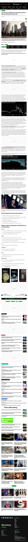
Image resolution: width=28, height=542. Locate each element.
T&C (15, 533)
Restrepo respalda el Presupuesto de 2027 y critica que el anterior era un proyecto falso (20, 469)
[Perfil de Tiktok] (10, 517)
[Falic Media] (26, 5)
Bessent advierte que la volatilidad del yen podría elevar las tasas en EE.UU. (7, 295)
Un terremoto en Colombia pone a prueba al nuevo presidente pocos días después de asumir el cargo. (11, 413)
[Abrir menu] (2, 4)
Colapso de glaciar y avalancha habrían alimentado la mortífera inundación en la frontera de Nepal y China (11, 424)
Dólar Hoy (2, 532)
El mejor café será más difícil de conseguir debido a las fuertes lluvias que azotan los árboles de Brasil (11, 430)
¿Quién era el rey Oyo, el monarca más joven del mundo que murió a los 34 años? (7, 498)
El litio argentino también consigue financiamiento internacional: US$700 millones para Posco (7, 469)
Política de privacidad (17, 531)
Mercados (3, 10)
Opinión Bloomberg (4, 398)
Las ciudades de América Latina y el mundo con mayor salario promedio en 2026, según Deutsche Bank (11, 323)
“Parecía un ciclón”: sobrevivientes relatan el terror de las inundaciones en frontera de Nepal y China (10, 346)
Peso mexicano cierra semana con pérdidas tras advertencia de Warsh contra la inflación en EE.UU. (20, 295)
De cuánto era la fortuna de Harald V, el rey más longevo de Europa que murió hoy (7, 509)
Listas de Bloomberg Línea (4, 535)
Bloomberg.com (7, 266)
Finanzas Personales (3, 534)
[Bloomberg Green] (14, 420)
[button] (25, 18)
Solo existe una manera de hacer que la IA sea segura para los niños (11, 405)
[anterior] (2, 295)
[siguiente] (26, 295)
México (15, 519)
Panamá (15, 524)
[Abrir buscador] (3, 4)
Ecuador (15, 523)
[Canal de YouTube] (5, 517)
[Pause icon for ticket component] (1, 8)
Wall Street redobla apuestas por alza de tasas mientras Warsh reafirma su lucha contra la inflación (11, 393)
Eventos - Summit (16, 536)
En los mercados (20, 301)
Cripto (2, 533)
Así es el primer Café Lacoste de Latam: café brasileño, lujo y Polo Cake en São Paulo (20, 509)
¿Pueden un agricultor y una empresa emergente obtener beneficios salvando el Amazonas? (10, 427)
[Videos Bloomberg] (14, 408)
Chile (15, 522)
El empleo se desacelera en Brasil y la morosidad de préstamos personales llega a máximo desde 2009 (11, 340)
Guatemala (16, 527)
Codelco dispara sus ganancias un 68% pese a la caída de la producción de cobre (7, 443)
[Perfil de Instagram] (7, 517)
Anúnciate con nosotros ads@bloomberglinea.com (20, 537)
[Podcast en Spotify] (12, 517)
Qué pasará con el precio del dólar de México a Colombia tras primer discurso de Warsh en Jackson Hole (11, 377)
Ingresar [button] (26, 4)
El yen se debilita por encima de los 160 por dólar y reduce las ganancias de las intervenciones (11, 370)
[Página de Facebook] (2, 517)
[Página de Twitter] (3, 517)
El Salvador (16, 526)
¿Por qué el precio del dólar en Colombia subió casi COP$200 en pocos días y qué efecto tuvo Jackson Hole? (11, 374)
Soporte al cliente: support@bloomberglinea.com (20, 538)
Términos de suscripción (17, 532)
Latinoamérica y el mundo (17, 518)
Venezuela (16, 521)
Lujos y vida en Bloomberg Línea (7, 488)
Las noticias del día (8, 301)
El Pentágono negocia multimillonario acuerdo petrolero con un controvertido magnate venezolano (11, 351)
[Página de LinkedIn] (9, 517)
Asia (16, 301)
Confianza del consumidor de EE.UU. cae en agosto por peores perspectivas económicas (7, 482)
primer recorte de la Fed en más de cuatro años (9, 72)
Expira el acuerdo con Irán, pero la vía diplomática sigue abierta (11, 409)
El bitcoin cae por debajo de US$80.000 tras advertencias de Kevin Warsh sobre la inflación (19, 482)
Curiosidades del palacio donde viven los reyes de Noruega (20, 497)
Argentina (16, 520)
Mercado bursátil (13, 301)
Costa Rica (16, 525)
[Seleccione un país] (10, 4)
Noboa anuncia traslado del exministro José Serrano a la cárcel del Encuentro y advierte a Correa (11, 337)
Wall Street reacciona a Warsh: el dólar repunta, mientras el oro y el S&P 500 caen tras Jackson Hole (11, 367)
